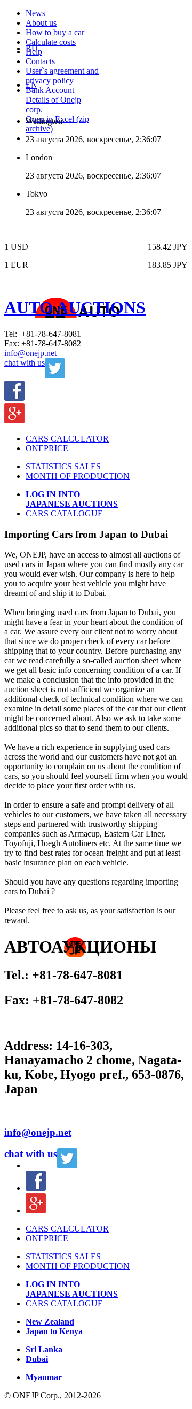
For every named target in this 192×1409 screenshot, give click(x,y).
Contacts (40, 61)
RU (32, 48)
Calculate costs (51, 42)
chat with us (24, 362)
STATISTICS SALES (63, 466)
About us (41, 22)
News (35, 13)
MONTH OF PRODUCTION (78, 476)
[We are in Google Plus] (14, 420)
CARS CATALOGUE (64, 513)
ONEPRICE (47, 448)
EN (31, 84)
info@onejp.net (30, 353)
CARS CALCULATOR (67, 438)
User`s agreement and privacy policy (62, 75)
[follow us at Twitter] (67, 1165)
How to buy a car (55, 32)
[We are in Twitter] (55, 375)
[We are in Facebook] (14, 397)
